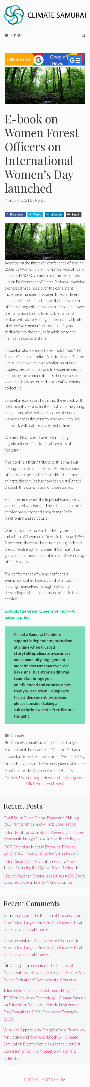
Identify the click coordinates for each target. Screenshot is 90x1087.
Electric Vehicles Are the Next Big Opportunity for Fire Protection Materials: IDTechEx (41, 1051)
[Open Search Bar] (83, 35)
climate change (63, 742)
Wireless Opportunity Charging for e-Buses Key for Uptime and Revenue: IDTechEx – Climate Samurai (44, 1036)
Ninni (8, 940)
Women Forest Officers (53, 770)
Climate (17, 735)
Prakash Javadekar (20, 763)
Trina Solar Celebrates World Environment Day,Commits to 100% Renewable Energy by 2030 (42, 1011)
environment (15, 749)
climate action (38, 742)
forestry (30, 756)
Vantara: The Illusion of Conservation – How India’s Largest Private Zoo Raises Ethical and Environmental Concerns (43, 922)
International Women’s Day (61, 756)
